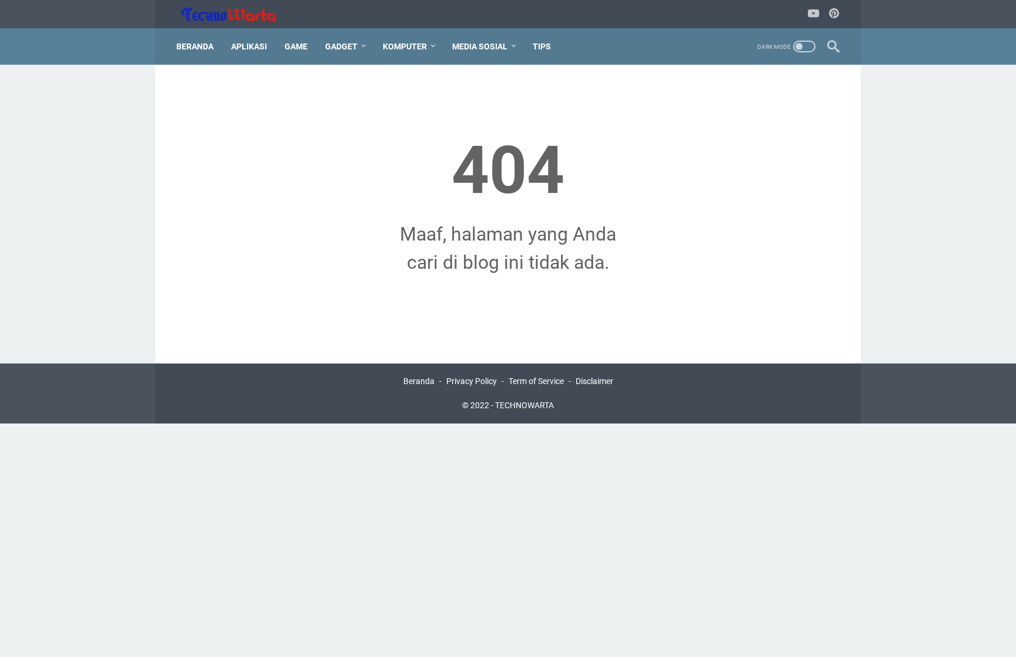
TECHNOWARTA (524, 405)
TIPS (542, 46)
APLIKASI (249, 46)
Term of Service (536, 381)
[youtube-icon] (813, 14)
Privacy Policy (471, 381)
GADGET (341, 46)
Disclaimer (594, 381)
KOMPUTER (405, 46)
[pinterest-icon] (834, 14)
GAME (296, 46)
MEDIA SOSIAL (479, 46)
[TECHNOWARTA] (236, 14)
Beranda (194, 46)
